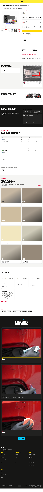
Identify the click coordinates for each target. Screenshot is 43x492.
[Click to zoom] (10, 19)
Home (1, 3)
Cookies (2, 480)
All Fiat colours (4, 311)
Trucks (2, 462)
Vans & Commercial (3, 460)
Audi (15, 462)
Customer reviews (31, 462)
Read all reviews (3, 301)
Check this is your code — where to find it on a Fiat (29, 54)
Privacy (2, 479)
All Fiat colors (39, 185)
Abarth (3, 170)
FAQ (29, 460)
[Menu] (1, 1)
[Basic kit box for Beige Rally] (2, 30)
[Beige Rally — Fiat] (5, 30)
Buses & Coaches (3, 463)
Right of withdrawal (3, 474)
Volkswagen (16, 454)
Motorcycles (2, 457)
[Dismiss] (12, 489)
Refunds (2, 477)
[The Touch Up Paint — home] (21, 1)
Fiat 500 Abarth (9, 311)
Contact (30, 467)
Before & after (31, 463)
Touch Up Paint (5, 3)
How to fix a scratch (32, 459)
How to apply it (30, 311)
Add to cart (32, 30)
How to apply (31, 457)
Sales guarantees (31, 465)
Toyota (16, 457)
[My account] (39, 1)
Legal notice (2, 471)
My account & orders (32, 454)
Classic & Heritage (3, 459)
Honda (16, 459)
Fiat (8, 3)
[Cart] (41, 1)
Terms (2, 472)
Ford (15, 460)
